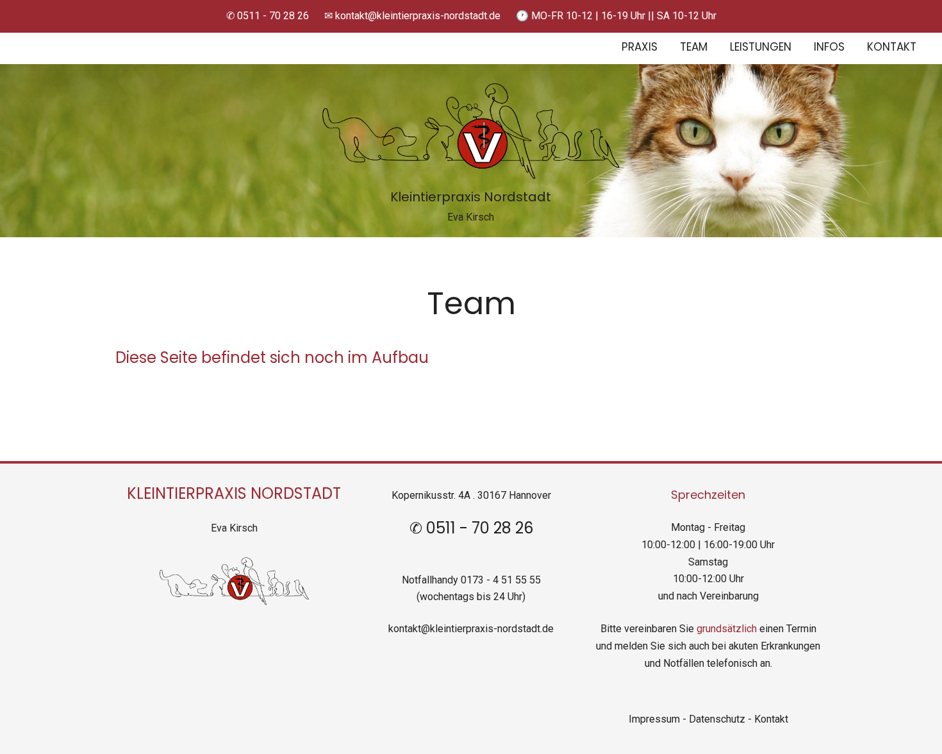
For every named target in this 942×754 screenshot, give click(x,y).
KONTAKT (891, 47)
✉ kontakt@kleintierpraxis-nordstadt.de (412, 16)
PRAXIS (639, 47)
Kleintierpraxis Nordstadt (470, 198)
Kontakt (771, 719)
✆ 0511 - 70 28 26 (267, 16)
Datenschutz (718, 719)
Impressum (654, 719)
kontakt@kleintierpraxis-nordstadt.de (471, 629)
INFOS (829, 47)
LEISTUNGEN (760, 47)
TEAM (693, 47)
